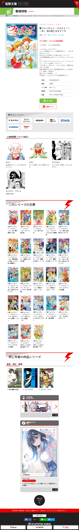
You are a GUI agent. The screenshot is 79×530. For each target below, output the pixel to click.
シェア (28, 519)
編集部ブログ (35, 510)
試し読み (50, 101)
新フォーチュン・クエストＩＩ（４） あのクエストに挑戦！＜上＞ (13, 316)
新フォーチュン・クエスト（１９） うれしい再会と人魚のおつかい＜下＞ (13, 287)
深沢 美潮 (47, 35)
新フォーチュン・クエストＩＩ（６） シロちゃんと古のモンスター (38, 316)
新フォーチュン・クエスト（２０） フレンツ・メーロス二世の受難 (25, 287)
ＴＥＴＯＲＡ (29, 389)
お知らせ (43, 510)
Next (56, 406)
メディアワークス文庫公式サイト (57, 510)
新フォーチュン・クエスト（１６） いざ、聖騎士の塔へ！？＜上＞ (38, 259)
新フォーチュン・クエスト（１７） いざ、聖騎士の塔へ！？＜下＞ (51, 259)
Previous (23, 406)
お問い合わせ (39, 515)
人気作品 (27, 510)
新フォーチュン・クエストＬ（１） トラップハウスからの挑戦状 (51, 230)
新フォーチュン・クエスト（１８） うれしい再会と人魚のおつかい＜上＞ (64, 259)
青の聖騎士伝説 (13, 389)
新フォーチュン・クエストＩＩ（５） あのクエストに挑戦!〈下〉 (25, 316)
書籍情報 (15, 16)
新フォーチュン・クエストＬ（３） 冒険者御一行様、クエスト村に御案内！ (13, 259)
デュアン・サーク (46, 389)
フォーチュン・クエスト (26, 16)
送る (44, 519)
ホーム (9, 16)
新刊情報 (15, 510)
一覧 (55, 415)
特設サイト (50, 107)
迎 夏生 (61, 35)
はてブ (52, 519)
